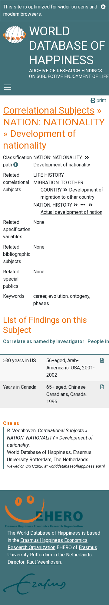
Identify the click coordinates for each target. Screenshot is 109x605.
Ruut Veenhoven (44, 562)
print (100, 100)
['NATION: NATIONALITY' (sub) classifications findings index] (15, 165)
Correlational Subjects (48, 110)
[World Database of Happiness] (14, 50)
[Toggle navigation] (7, 87)
